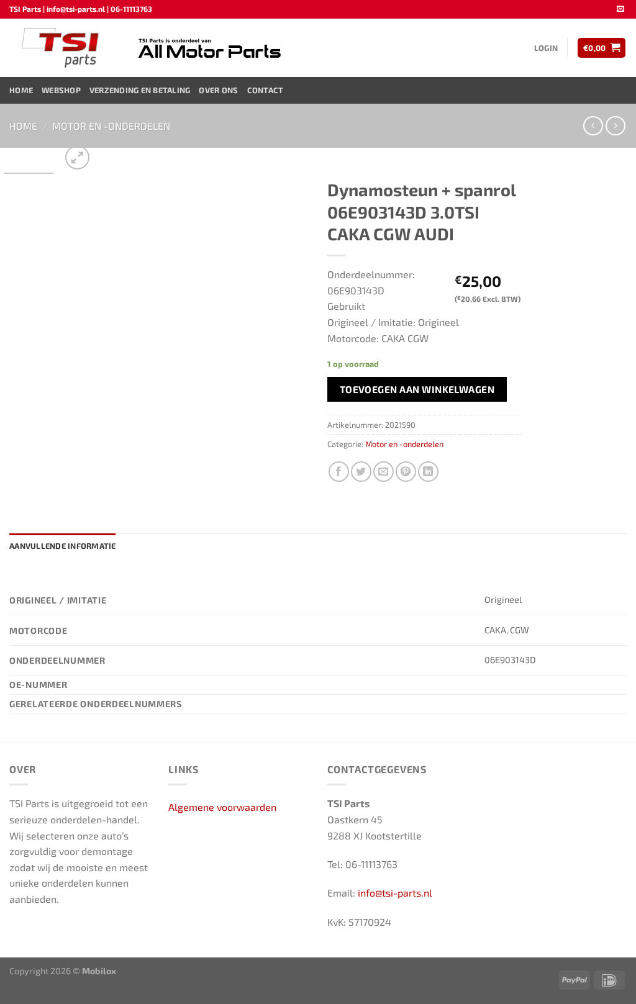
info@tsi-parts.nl (395, 892)
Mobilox (99, 971)
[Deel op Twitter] (361, 471)
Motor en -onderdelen (111, 126)
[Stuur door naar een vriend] (383, 471)
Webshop (61, 90)
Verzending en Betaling (140, 90)
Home (21, 90)
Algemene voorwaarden (222, 807)
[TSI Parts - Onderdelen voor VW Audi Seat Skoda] (61, 48)
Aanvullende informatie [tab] (62, 546)
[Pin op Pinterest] (406, 471)
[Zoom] (77, 157)
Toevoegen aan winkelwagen (417, 389)
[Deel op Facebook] (339, 471)
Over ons (218, 90)
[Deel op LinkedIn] (428, 471)
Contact (265, 90)
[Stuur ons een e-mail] (620, 9)
